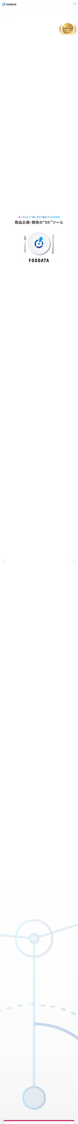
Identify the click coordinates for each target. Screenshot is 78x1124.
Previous (4, 562)
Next (73, 562)
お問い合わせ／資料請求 (39, 596)
